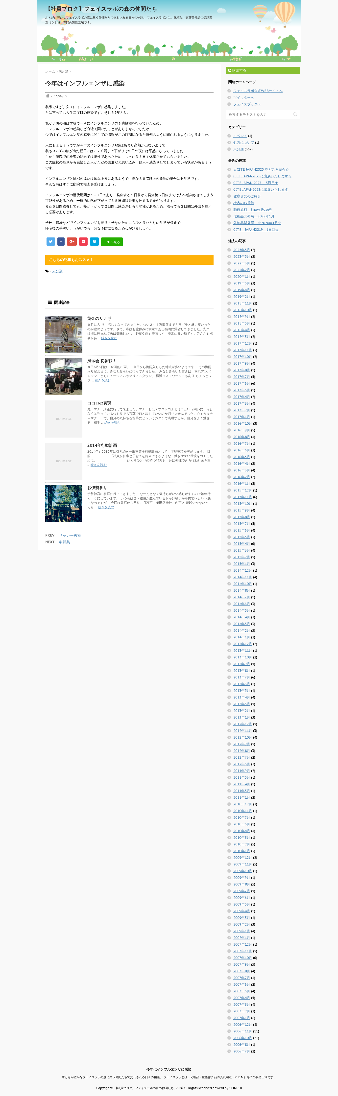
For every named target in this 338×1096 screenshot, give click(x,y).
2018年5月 (241, 323)
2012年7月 (241, 757)
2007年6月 (241, 984)
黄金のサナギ (99, 318)
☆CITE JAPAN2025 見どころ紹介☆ (261, 169)
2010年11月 (242, 811)
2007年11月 (242, 951)
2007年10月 (242, 958)
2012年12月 (242, 724)
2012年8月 (241, 750)
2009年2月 (241, 924)
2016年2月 (241, 477)
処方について (243, 142)
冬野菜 (64, 542)
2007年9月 (241, 964)
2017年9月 (241, 363)
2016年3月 (241, 470)
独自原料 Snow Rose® (252, 209)
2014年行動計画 (102, 445)
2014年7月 (241, 597)
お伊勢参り (97, 487)
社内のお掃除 (243, 203)
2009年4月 (241, 911)
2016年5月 (241, 457)
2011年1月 (241, 797)
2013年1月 (241, 717)
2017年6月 (241, 383)
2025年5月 (241, 250)
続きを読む (109, 338)
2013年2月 (241, 710)
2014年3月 (241, 624)
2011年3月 (241, 791)
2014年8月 (241, 590)
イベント (240, 136)
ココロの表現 (99, 402)
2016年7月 (241, 443)
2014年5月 (241, 610)
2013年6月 (241, 684)
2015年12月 (242, 490)
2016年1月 (241, 483)
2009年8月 (241, 884)
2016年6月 (241, 450)
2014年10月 (242, 584)
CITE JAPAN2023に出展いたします (260, 189)
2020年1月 (241, 276)
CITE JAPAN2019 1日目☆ (256, 229)
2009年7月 (241, 891)
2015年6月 (241, 530)
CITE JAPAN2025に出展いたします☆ (262, 176)
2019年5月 (241, 283)
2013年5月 (241, 690)
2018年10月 (242, 310)
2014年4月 (241, 617)
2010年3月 (241, 837)
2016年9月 (241, 430)
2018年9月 (241, 316)
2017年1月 (241, 417)
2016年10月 (242, 423)
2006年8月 (241, 1044)
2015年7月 (241, 523)
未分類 (57, 271)
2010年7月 (241, 817)
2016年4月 (241, 463)
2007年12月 (242, 944)
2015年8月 (241, 517)
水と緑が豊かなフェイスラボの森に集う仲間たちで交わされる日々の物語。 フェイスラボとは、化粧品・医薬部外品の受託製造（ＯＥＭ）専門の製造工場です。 (169, 1077)
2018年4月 (241, 330)
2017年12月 (242, 343)
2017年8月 (241, 370)
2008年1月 (241, 937)
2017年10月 (242, 356)
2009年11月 (242, 864)
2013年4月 (241, 697)
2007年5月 (241, 991)
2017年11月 (242, 350)
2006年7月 (241, 1051)
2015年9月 (241, 510)
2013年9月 (241, 664)
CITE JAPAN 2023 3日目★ (255, 183)
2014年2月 (241, 630)
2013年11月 (242, 650)
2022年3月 (241, 263)
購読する (238, 70)
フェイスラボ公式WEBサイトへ (258, 91)
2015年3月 (241, 550)
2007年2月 (241, 1011)
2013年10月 (242, 657)
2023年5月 (241, 256)
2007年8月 (241, 971)
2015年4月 (241, 543)
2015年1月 (241, 563)
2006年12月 (242, 1024)
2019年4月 (241, 290)
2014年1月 (241, 637)
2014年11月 (242, 577)
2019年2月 (241, 296)
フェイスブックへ (247, 104)
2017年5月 (241, 390)
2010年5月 (241, 824)
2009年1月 (241, 931)
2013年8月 (241, 670)
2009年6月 (241, 897)
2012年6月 (241, 764)
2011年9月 (241, 771)
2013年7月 (241, 677)
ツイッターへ (243, 97)
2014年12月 (242, 570)
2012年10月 (242, 737)
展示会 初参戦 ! (101, 360)
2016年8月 (241, 437)
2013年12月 (242, 644)
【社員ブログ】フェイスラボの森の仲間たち (101, 8)
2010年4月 (241, 831)
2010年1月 (241, 851)
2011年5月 (241, 777)
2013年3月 (241, 704)
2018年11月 (242, 303)
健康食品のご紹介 (247, 196)
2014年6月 (241, 604)
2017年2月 (241, 410)
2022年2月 (241, 270)
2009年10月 (242, 871)
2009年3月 (241, 917)
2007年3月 (241, 1004)
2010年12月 (242, 804)
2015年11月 (242, 497)
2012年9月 (241, 744)
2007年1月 (241, 1018)
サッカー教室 (70, 535)
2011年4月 (241, 784)
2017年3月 (241, 403)
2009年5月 (241, 904)
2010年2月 (241, 844)
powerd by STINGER (227, 1088)
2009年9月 (241, 877)
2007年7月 (241, 978)
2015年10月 (242, 503)
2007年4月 (241, 998)
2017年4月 (241, 397)
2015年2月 (241, 557)
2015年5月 (241, 537)
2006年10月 (242, 1038)
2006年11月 (242, 1031)
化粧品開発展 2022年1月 (253, 216)
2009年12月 (242, 857)
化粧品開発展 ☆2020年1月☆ (257, 223)
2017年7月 (241, 376)
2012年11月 (242, 730)
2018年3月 (241, 336)
